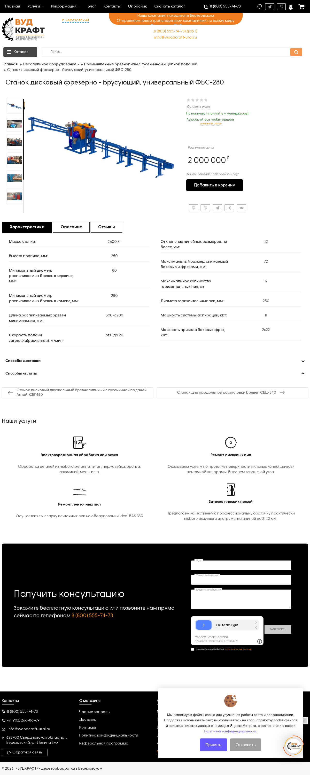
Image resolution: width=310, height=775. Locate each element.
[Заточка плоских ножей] (231, 502)
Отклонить (246, 745)
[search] (296, 52)
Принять (213, 745)
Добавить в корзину (214, 185)
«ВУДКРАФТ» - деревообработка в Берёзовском (59, 769)
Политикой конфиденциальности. (230, 731)
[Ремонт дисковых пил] (231, 455)
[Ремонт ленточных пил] (79, 502)
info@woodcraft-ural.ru (175, 37)
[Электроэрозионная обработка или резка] (79, 455)
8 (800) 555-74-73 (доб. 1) (175, 31)
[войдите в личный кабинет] (290, 7)
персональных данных (238, 649)
